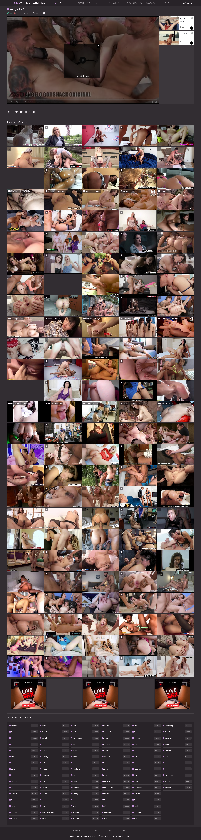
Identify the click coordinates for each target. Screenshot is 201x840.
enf (167, 3)
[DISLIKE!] (15, 13)
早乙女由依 (132, 3)
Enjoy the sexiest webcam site (186, 20)
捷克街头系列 (151, 3)
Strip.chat (183, 27)
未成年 (81, 3)
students (73, 3)
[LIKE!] (8, 13)
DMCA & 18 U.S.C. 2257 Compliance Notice (115, 836)
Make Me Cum (184, 34)
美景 (114, 3)
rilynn (141, 3)
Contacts (75, 836)
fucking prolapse (93, 3)
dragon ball (106, 3)
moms (161, 3)
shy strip (122, 3)
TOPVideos (18, 3)
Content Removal (89, 836)
